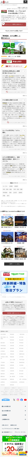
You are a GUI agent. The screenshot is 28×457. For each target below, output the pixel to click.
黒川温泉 (21, 373)
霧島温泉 (3, 376)
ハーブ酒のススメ (22, 394)
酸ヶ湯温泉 (12, 376)
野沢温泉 (21, 348)
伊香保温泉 (3, 345)
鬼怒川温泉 (3, 348)
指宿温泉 (12, 384)
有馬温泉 (12, 365)
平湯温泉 (12, 362)
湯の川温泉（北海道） (4, 338)
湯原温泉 (3, 373)
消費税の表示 (13, 425)
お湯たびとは (7, 387)
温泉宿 (20, 192)
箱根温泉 (12, 379)
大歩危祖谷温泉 (13, 382)
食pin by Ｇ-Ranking (13, 394)
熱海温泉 (3, 384)
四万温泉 (21, 345)
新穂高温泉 (21, 362)
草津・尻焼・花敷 (7, 189)
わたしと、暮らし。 (5, 391)
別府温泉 (12, 373)
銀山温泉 (12, 342)
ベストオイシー (18, 391)
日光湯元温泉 (4, 379)
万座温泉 (12, 345)
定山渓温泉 (3, 334)
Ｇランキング (6, 389)
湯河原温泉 (3, 354)
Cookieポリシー (6, 435)
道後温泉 (12, 368)
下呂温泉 (3, 362)
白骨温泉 (3, 351)
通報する (25, 95)
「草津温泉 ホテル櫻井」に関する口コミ (10, 37)
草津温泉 (5, 192)
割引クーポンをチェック (15, 66)
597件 (18, 56)
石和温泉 (21, 351)
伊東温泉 (12, 354)
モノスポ (24, 391)
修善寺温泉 (21, 354)
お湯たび (21, 389)
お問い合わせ (5, 425)
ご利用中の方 (5, 419)
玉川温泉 (21, 376)
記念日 (15, 192)
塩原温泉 (12, 348)
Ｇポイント (20, 387)
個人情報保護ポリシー (7, 432)
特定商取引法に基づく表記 (18, 435)
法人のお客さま (6, 411)
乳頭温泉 (12, 337)
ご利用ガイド (13, 387)
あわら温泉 (12, 359)
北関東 (11, 186)
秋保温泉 (12, 340)
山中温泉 (21, 356)
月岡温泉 (12, 351)
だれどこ (12, 389)
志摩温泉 (3, 382)
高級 (4, 195)
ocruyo (16, 389)
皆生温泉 (21, 370)
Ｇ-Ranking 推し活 (4, 394)
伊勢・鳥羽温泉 (22, 379)
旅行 (8, 195)
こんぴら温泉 (22, 368)
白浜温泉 (21, 365)
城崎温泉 (3, 365)
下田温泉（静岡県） (4, 357)
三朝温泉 (3, 370)
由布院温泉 (21, 382)
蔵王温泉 (3, 342)
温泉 (10, 192)
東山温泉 (21, 340)
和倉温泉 (12, 356)
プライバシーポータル (20, 432)
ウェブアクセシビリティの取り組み (10, 428)
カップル (5, 186)
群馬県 (16, 186)
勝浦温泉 (3, 368)
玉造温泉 (12, 370)
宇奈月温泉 (21, 359)
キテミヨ (12, 391)
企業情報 (4, 415)
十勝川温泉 (21, 334)
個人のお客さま (6, 406)
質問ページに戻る (14, 264)
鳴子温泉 (21, 337)
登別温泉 (12, 334)
